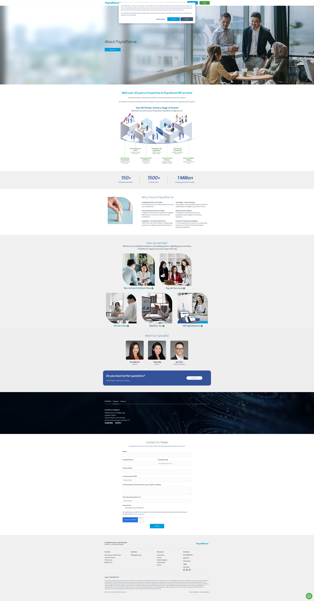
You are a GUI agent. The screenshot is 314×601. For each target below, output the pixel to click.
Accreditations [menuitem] (188, 555)
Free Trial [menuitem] (186, 567)
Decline (187, 19)
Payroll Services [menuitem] (110, 557)
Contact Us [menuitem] (186, 561)
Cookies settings (160, 19)
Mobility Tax (155, 325)
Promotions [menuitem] (160, 555)
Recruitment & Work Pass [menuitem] (113, 555)
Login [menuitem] (185, 564)
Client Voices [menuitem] (161, 562)
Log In (205, 3)
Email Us (118, 423)
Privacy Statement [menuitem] (204, 592)
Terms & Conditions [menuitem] (194, 592)
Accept (173, 19)
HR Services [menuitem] (108, 560)
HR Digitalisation (192, 325)
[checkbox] (157, 508)
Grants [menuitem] (159, 557)
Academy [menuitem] (186, 552)
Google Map (109, 423)
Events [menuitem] (159, 565)
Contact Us (112, 50)
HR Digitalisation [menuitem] (136, 555)
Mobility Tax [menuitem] (108, 562)
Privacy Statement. (138, 514)
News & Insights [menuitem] (162, 560)
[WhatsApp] (309, 596)
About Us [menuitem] (186, 558)
